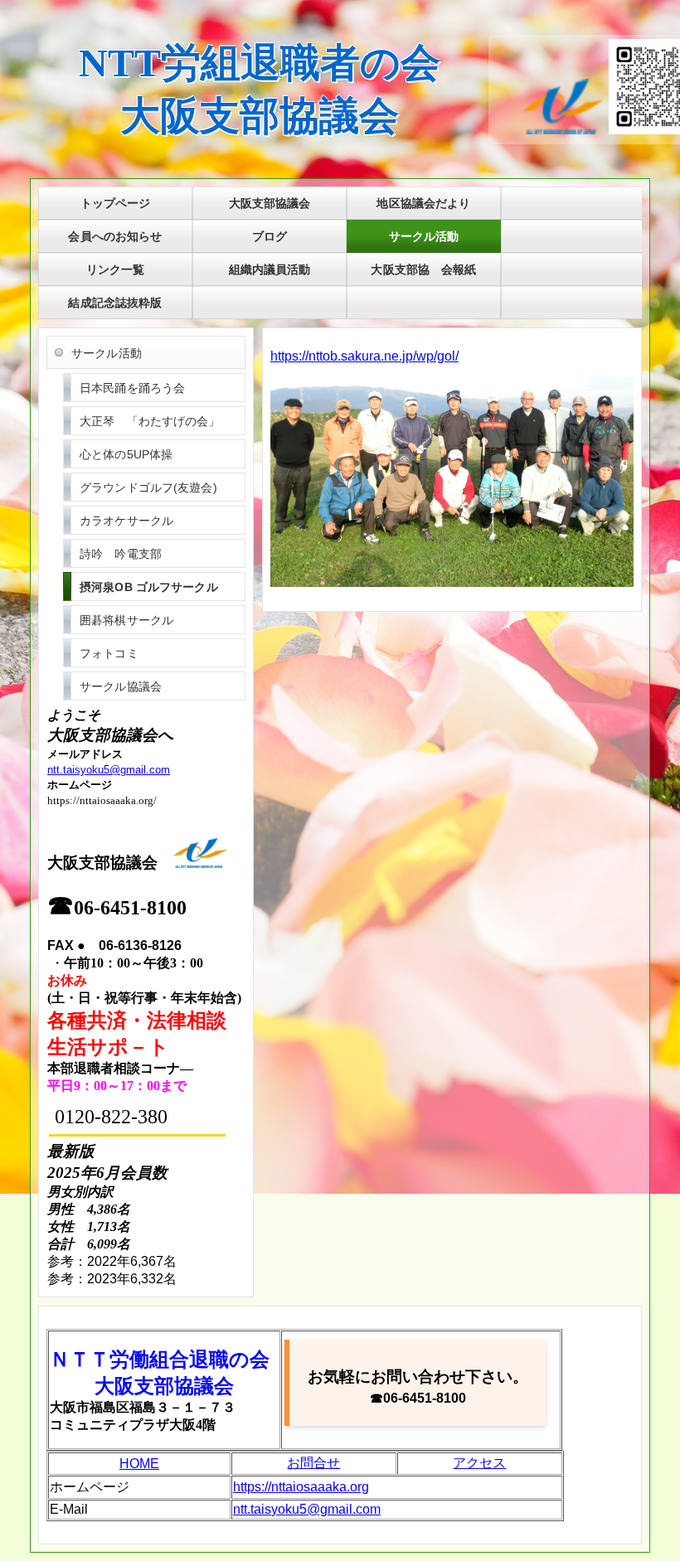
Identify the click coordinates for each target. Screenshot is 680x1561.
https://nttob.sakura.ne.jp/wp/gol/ (364, 356)
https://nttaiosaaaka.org (301, 1487)
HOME (139, 1464)
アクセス (479, 1463)
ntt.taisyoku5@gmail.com (108, 770)
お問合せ (313, 1463)
